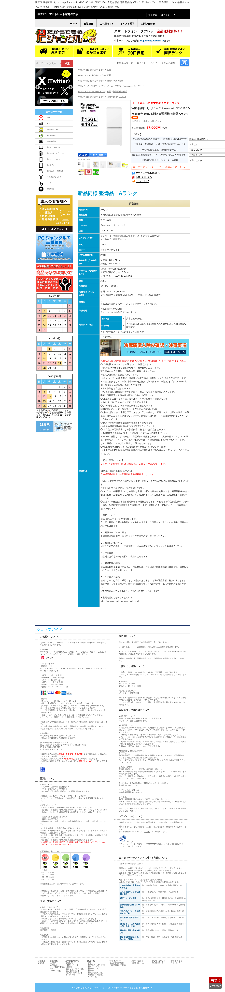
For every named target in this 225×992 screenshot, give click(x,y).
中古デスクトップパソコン (56, 153)
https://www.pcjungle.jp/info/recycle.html (119, 601)
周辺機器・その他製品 (95, 975)
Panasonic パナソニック (134, 86)
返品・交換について (72, 971)
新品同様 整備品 (120, 91)
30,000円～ (124, 97)
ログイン (165, 15)
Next (70, 87)
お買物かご (54, 965)
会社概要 (41, 963)
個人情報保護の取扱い (117, 963)
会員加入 (53, 963)
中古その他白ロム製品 (95, 973)
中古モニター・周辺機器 (55, 171)
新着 (109, 70)
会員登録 (152, 15)
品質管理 (69, 967)
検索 (67, 63)
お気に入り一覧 (125, 63)
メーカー (50, 183)
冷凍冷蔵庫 (118, 81)
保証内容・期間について (74, 973)
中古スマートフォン (53, 159)
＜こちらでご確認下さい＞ (113, 239)
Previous (37, 87)
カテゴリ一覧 (92, 977)
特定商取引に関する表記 (118, 965)
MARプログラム (157, 963)
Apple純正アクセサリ (54, 177)
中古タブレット (52, 165)
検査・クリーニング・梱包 (75, 969)
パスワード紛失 (55, 971)
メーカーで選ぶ (114, 86)
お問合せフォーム (138, 963)
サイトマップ (175, 963)
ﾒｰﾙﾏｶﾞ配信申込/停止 (57, 967)
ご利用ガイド (70, 963)
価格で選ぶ (50, 189)
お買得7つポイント (72, 965)
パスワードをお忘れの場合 (164, 63)
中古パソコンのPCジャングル (91, 70)
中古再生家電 (51, 135)
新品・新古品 (51, 141)
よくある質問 (70, 975)
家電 (48, 123)
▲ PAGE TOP (215, 986)
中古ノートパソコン (53, 147)
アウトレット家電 (53, 129)
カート (176, 15)
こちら (147, 832)
